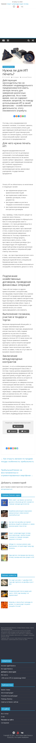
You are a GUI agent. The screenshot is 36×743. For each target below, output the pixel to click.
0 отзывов (16, 77)
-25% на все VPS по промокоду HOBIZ (13, 678)
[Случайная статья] (33, 40)
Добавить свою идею (8, 672)
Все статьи (4, 714)
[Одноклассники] (16, 116)
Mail (25, 431)
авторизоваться (6, 489)
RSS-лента (4, 675)
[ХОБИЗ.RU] (3, 40)
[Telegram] (25, 116)
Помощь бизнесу (6, 699)
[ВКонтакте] (14, 116)
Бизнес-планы (5, 690)
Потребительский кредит (9, 696)
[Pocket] (21, 116)
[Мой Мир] (18, 116)
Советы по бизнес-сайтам (9, 702)
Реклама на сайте (7, 720)
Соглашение (5, 723)
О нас (3, 717)
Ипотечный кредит (7, 693)
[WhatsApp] (23, 116)
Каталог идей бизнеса (8, 666)
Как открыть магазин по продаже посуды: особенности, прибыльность (17, 460)
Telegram (13, 431)
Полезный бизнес (8, 67)
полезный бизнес (27, 77)
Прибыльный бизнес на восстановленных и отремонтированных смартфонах (17, 473)
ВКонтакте (19, 426)
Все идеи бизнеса (7, 669)
